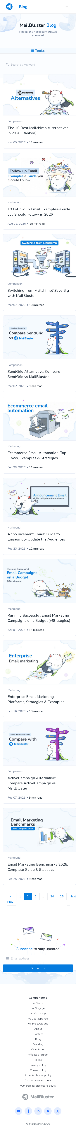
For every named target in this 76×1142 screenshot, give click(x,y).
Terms (38, 1060)
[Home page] (38, 1096)
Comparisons (38, 998)
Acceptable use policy (38, 1075)
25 (62, 896)
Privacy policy (38, 1065)
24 (52, 896)
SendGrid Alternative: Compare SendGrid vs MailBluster (34, 374)
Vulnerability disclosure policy (38, 1086)
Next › (71, 899)
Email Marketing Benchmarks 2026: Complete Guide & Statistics (38, 867)
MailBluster (36, 1124)
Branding (38, 1044)
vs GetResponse (38, 1018)
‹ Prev (10, 899)
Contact (38, 1034)
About (38, 1029)
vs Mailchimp (38, 1013)
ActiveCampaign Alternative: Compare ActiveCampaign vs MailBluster (32, 783)
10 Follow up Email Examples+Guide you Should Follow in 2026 (39, 212)
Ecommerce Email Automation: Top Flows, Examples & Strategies (37, 455)
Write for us (38, 1049)
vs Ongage (38, 1008)
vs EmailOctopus (38, 1023)
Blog (38, 1039)
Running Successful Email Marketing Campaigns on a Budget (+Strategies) (39, 618)
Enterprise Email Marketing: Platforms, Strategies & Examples (36, 699)
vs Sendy (38, 1003)
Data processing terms (38, 1080)
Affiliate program (38, 1054)
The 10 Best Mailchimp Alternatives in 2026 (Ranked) (38, 130)
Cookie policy (38, 1070)
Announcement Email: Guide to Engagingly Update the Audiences (36, 537)
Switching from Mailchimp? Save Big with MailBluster (38, 293)
